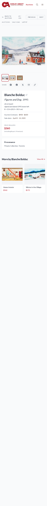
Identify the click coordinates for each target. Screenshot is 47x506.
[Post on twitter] (22, 85)
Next (41, 17)
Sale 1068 (16, 22)
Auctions (6, 22)
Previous (31, 17)
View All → (41, 159)
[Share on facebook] (16, 85)
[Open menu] (42, 4)
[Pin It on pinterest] (10, 85)
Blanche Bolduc (14, 95)
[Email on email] (28, 85)
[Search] (37, 4)
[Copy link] (34, 85)
